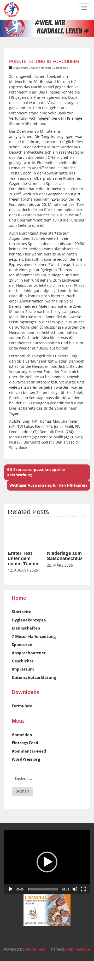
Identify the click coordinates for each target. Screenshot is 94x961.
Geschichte (23, 660)
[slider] (43, 889)
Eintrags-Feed (25, 742)
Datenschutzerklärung (34, 677)
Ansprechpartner (29, 652)
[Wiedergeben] (10, 889)
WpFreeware (78, 949)
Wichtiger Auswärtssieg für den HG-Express (48, 485)
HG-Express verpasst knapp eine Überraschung (36, 472)
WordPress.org (26, 759)
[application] (47, 862)
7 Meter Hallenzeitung (34, 636)
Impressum (23, 669)
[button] (47, 862)
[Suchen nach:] (40, 778)
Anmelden (22, 734)
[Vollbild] (83, 889)
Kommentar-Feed (29, 751)
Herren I (62, 67)
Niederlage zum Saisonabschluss (66, 556)
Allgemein (20, 67)
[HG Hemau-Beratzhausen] (11, 9)
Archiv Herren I (42, 67)
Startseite (21, 611)
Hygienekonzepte (29, 619)
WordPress (35, 949)
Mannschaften (26, 628)
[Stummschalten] (75, 889)
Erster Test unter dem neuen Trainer (23, 558)
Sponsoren (22, 644)
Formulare (22, 705)
